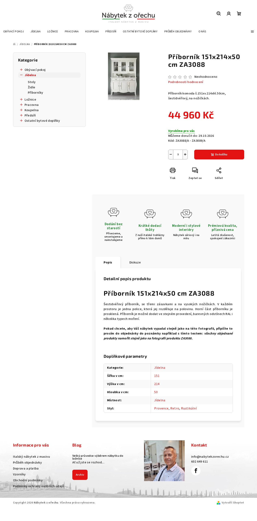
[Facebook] (196, 470)
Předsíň (30, 115)
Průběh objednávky (27, 462)
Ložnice (30, 99)
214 (156, 384)
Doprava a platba (26, 468)
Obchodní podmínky (28, 480)
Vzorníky (19, 474)
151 (156, 376)
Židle (31, 87)
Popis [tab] (108, 262)
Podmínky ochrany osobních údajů (38, 486)
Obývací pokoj (35, 70)
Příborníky (35, 92)
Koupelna (32, 110)
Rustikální (189, 408)
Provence (161, 408)
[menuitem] (13, 31)
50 (156, 392)
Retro (174, 408)
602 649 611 (199, 461)
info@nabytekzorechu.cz (210, 456)
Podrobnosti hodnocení (185, 82)
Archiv (80, 475)
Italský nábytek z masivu (31, 456)
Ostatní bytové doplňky (42, 120)
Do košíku (221, 154)
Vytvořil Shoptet (233, 503)
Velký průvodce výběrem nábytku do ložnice (97, 457)
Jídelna (30, 75)
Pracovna (32, 105)
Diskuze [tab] (135, 262)
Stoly (32, 82)
